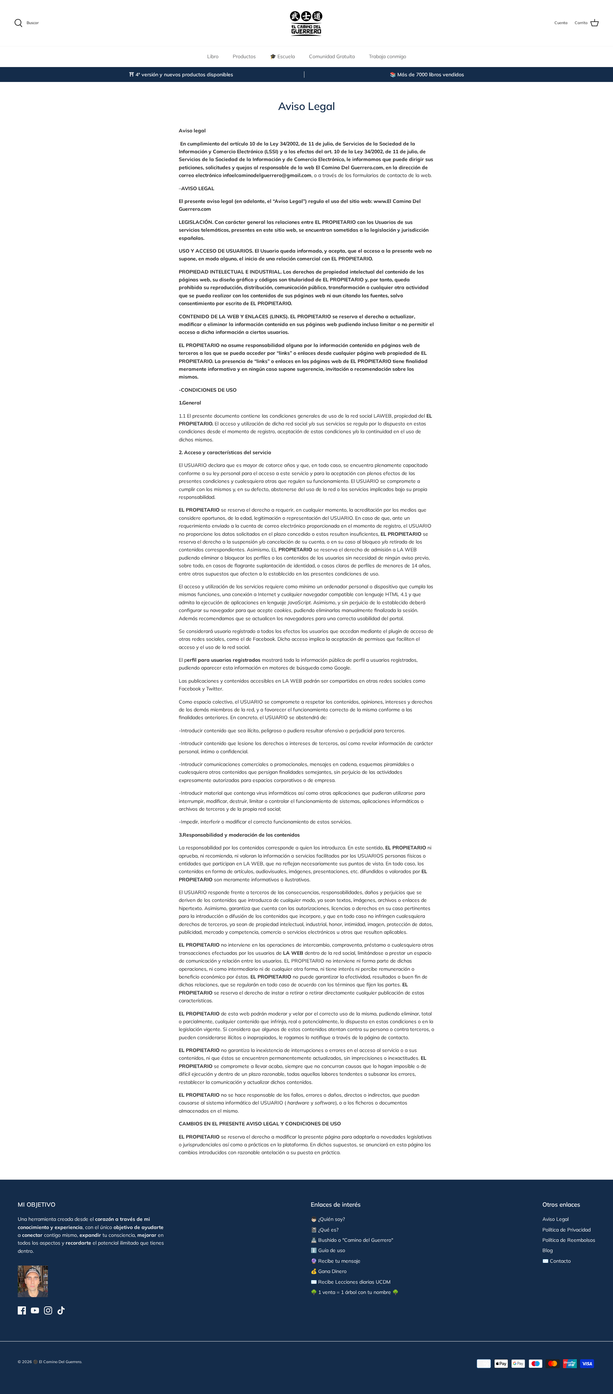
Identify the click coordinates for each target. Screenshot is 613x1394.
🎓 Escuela (282, 56)
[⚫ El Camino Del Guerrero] (306, 23)
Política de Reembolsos (568, 1240)
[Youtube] (35, 1310)
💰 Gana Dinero (329, 1271)
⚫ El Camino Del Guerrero (57, 1361)
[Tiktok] (61, 1310)
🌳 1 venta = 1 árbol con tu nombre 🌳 (354, 1292)
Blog (547, 1250)
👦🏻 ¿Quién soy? (328, 1219)
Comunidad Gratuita (332, 56)
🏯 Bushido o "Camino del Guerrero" (352, 1240)
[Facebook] (22, 1310)
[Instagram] (48, 1310)
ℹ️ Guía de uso (328, 1250)
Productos (244, 56)
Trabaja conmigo (387, 56)
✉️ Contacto (556, 1261)
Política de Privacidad (566, 1230)
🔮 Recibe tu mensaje (335, 1261)
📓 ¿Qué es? (324, 1230)
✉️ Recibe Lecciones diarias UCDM (351, 1282)
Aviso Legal (555, 1219)
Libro (213, 56)
